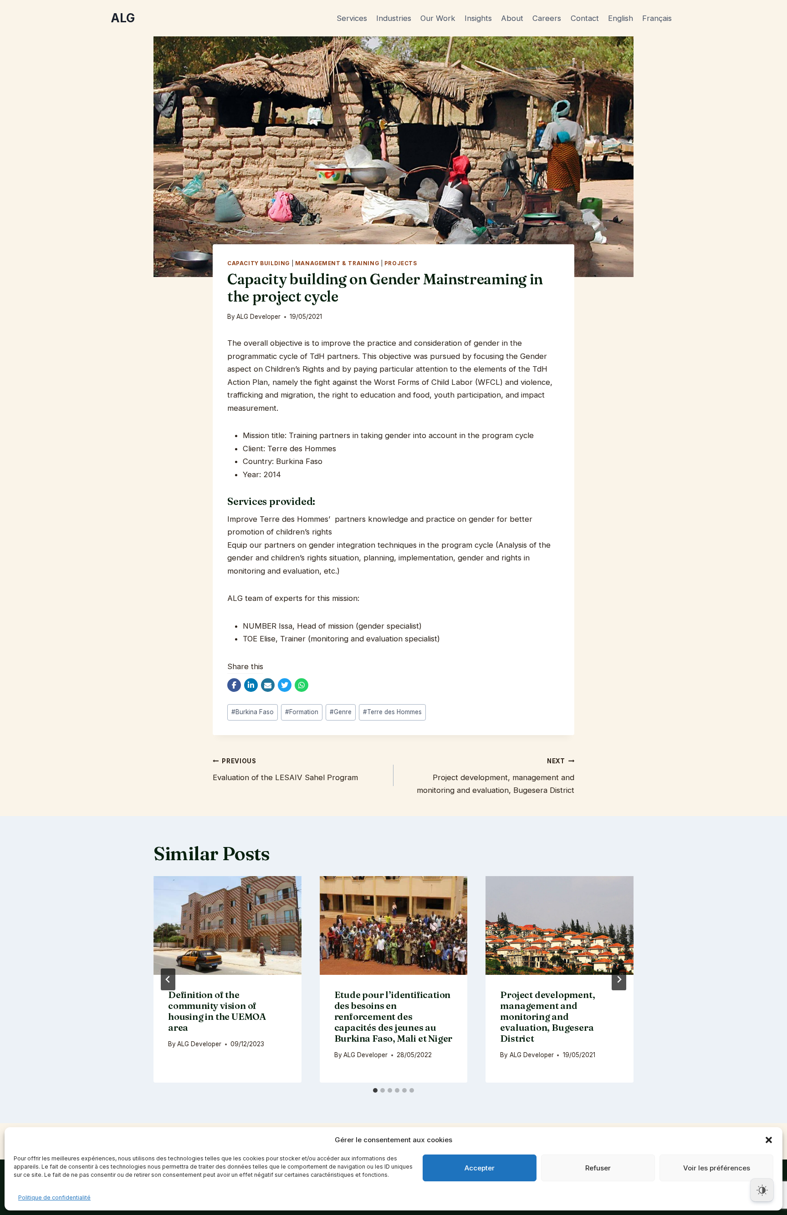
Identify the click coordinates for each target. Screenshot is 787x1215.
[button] (768, 1139)
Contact (585, 18)
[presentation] (227, 925)
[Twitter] (284, 685)
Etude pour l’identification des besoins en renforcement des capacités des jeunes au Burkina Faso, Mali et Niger (393, 1016)
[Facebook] (234, 685)
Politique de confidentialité (54, 1197)
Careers (546, 18)
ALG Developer (258, 316)
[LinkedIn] (251, 685)
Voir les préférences (716, 1168)
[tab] (375, 1090)
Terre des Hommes (392, 712)
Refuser (598, 1168)
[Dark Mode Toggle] (762, 1190)
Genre (341, 712)
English (620, 18)
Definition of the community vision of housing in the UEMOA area (217, 1011)
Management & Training (337, 263)
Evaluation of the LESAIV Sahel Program (285, 769)
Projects (400, 263)
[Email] (268, 685)
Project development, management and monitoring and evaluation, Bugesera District (495, 776)
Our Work (437, 18)
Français (657, 18)
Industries (393, 18)
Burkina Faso (252, 712)
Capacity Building (258, 263)
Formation (301, 712)
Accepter (480, 1168)
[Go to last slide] (168, 979)
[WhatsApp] (301, 685)
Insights (478, 18)
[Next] (619, 979)
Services (352, 18)
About (512, 18)
